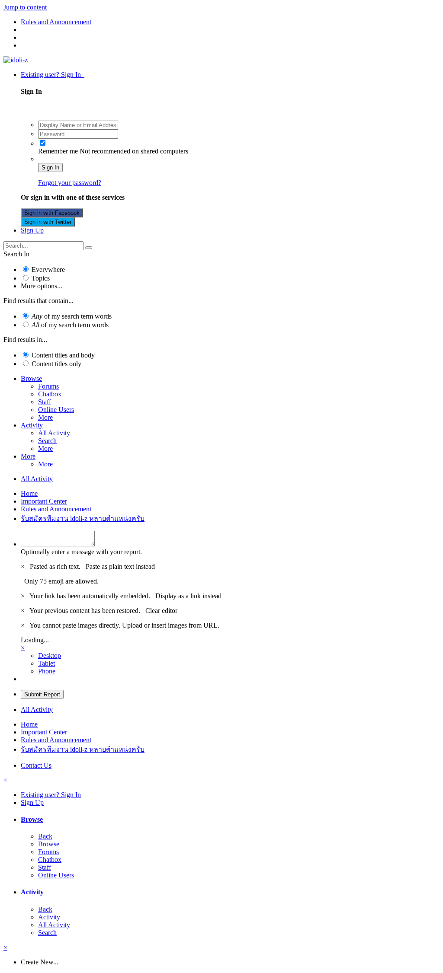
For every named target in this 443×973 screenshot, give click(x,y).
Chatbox (49, 394)
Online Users (56, 409)
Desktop (49, 655)
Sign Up (32, 230)
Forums (48, 386)
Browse (31, 378)
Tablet (46, 663)
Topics (41, 278)
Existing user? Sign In (52, 74)
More (45, 417)
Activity (32, 425)
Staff (44, 401)
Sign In (50, 167)
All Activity (54, 433)
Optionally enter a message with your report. (81, 551)
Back (45, 836)
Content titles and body (63, 355)
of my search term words (72, 316)
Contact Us (36, 765)
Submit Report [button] (42, 694)
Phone (46, 671)
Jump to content (25, 7)
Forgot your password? (69, 182)
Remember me (58, 151)
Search (47, 440)
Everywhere (48, 269)
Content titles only (56, 363)
